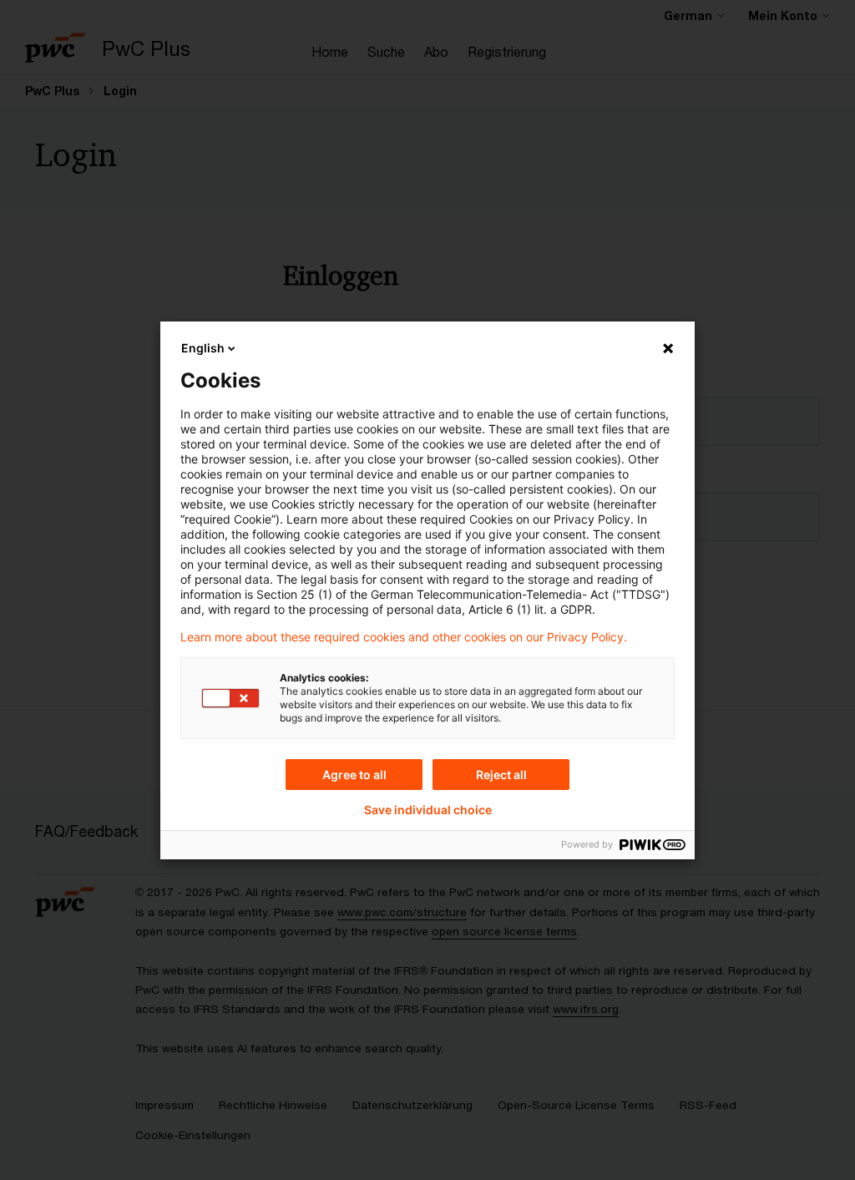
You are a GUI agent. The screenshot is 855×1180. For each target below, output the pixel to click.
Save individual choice (428, 810)
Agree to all (354, 774)
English (203, 348)
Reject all (501, 774)
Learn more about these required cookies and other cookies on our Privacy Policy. (403, 637)
